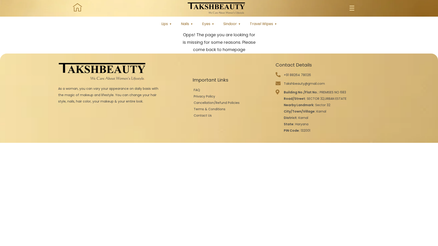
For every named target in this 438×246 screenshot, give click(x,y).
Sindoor (230, 23)
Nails (185, 23)
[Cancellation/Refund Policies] (232, 103)
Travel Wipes (261, 23)
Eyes (206, 23)
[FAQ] (232, 90)
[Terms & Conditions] (232, 109)
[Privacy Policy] (232, 96)
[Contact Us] (232, 115)
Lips (164, 23)
